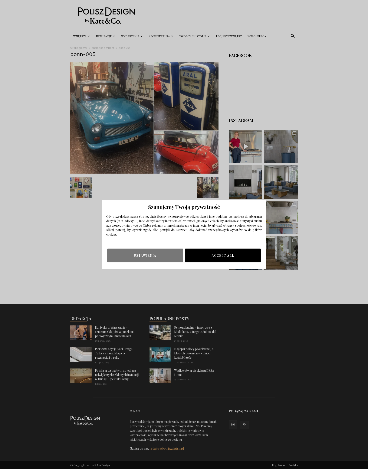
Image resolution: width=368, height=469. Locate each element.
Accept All (223, 255)
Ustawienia (145, 255)
